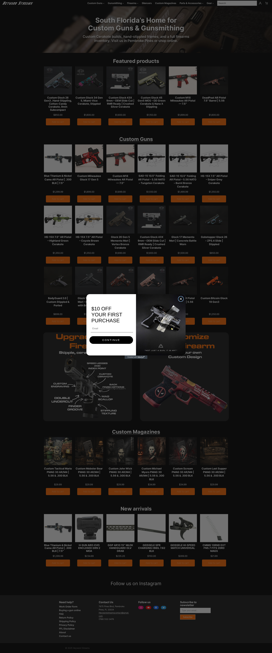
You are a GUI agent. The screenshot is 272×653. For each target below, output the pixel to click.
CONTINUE (111, 340)
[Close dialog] (180, 298)
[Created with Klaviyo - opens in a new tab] (136, 357)
